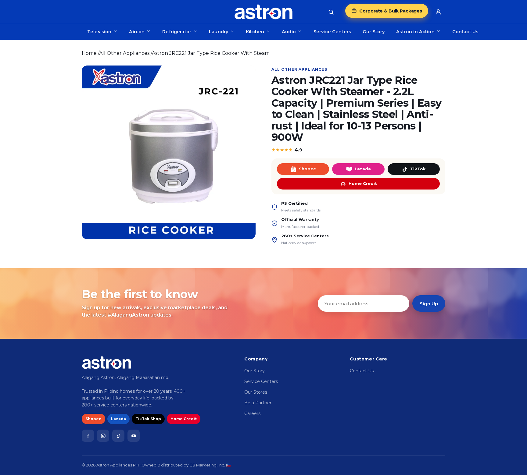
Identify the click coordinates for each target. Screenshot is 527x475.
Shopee (307, 168)
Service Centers (332, 31)
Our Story (374, 31)
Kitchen (255, 31)
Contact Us (465, 31)
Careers (252, 413)
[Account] (438, 12)
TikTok (418, 168)
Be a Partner (257, 403)
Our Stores (255, 392)
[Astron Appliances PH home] (263, 12)
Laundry (218, 31)
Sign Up (429, 304)
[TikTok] (118, 436)
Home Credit (363, 183)
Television (99, 31)
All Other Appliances (124, 53)
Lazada (363, 168)
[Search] (331, 12)
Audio (289, 31)
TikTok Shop (148, 419)
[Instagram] (103, 436)
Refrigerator (176, 31)
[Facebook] (88, 436)
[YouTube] (133, 436)
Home (89, 53)
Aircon (137, 31)
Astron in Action (415, 31)
